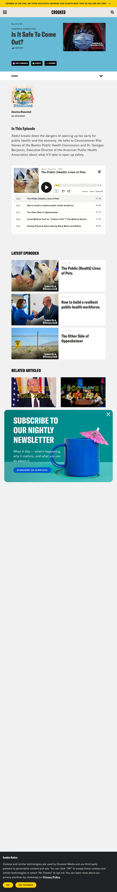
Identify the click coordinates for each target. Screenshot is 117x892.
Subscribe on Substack (32, 470)
